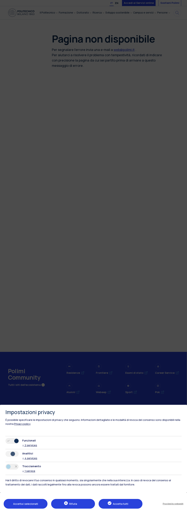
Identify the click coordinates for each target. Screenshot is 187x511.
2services (29, 445)
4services (29, 458)
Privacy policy (22, 424)
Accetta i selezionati (25, 504)
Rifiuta (73, 504)
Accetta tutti (120, 504)
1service (28, 471)
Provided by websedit (173, 503)
